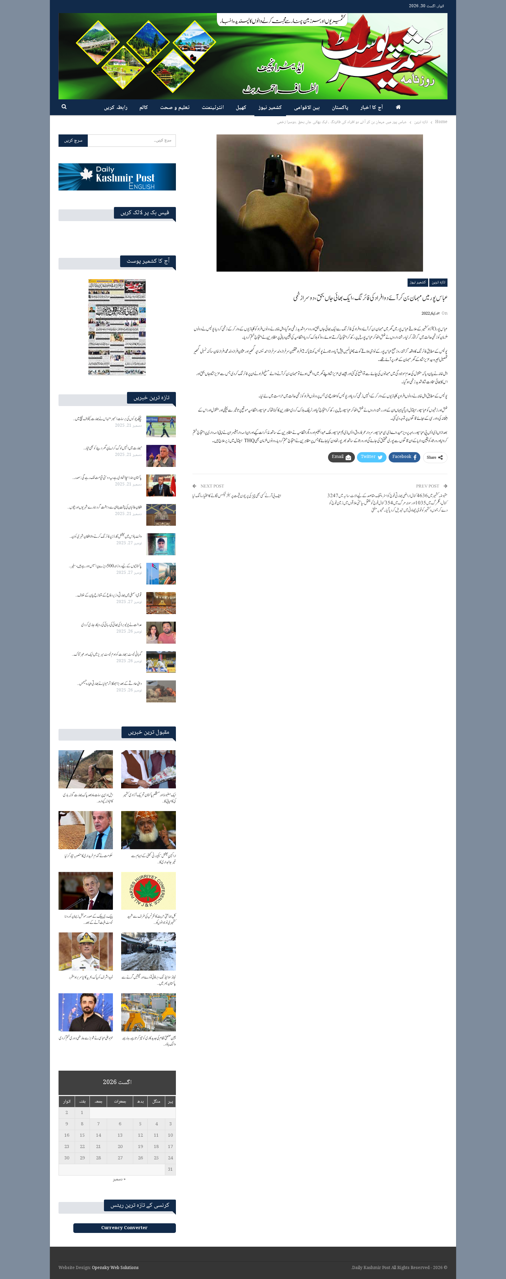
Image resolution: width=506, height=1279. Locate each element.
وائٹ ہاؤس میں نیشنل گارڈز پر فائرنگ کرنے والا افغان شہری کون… (106, 536)
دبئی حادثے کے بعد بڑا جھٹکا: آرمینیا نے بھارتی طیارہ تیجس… (109, 683)
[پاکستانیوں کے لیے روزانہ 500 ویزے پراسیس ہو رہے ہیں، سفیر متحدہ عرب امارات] (161, 574)
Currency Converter (124, 1228)
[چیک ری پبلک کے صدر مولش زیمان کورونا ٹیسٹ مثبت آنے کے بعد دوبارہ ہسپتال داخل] (86, 891)
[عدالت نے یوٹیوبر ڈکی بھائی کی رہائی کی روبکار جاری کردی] (161, 633)
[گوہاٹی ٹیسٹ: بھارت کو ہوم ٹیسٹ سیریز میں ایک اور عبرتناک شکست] (161, 662)
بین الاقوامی (307, 107)
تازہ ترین (438, 282)
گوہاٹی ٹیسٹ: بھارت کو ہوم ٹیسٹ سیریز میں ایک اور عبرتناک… (107, 654)
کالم (143, 107)
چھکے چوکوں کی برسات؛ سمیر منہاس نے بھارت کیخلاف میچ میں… (107, 418)
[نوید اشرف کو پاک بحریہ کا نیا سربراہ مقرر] (86, 951)
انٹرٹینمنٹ (213, 107)
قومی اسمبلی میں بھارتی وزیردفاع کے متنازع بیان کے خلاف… (108, 595)
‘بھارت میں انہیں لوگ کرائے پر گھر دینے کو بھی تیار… (112, 448)
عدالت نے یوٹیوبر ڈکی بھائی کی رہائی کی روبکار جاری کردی (111, 624)
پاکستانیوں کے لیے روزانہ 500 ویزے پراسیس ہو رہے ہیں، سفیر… (105, 565)
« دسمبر (119, 1179)
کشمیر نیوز (270, 107)
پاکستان (340, 107)
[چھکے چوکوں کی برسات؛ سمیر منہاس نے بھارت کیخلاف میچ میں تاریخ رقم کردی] (161, 427)
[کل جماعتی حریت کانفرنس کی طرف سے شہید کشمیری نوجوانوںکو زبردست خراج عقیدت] (148, 891)
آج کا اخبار (371, 107)
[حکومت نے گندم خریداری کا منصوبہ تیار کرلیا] (86, 830)
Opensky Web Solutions (115, 1268)
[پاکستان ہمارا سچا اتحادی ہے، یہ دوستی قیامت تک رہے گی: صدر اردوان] (161, 485)
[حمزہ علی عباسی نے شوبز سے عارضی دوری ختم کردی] (86, 1012)
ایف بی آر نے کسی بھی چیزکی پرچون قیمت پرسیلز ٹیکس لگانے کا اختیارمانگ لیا (236, 496)
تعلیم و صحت (175, 107)
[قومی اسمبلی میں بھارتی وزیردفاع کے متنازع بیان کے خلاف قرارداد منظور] (161, 603)
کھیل (241, 107)
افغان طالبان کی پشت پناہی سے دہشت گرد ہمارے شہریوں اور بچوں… (104, 507)
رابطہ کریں (115, 107)
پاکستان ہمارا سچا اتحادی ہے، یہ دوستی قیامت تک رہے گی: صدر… (107, 477)
